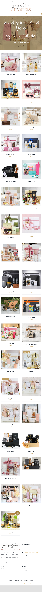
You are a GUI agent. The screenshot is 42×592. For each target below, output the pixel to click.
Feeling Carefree (10, 154)
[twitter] (24, 555)
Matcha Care (10, 237)
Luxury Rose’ (10, 505)
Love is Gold (31, 371)
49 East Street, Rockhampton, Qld (31, 552)
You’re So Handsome (10, 181)
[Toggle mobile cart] (35, 14)
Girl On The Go (31, 181)
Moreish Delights (10, 532)
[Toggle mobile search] (20, 13)
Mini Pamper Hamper (10, 208)
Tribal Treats (10, 101)
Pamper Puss (31, 235)
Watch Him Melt (10, 451)
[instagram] (26, 555)
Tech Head (31, 291)
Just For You (31, 424)
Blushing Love (10, 371)
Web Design (13, 583)
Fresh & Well (10, 264)
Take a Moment (10, 127)
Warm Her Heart (10, 343)
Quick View (14, 65)
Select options (7, 65)
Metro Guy (31, 472)
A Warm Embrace (10, 74)
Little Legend (31, 154)
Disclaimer (27, 583)
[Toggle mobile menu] (35, 13)
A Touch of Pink (31, 264)
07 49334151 (26, 548)
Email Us (25, 550)
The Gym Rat (31, 317)
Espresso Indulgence (31, 344)
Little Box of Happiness (31, 101)
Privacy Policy (22, 583)
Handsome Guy (31, 451)
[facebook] (22, 555)
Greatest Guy (10, 291)
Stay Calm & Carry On (10, 478)
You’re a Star (31, 398)
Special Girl (31, 505)
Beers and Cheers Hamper (31, 208)
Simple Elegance (10, 398)
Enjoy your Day (10, 424)
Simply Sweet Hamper (31, 74)
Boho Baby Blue (31, 127)
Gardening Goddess (10, 316)
